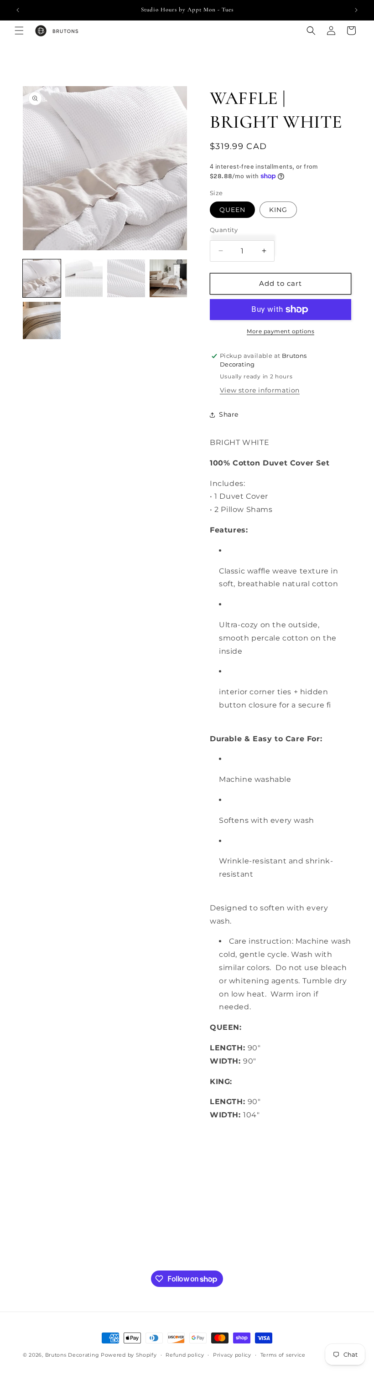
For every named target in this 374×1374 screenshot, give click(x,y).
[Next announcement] (356, 10)
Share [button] (229, 414)
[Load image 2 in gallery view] (84, 278)
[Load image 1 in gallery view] (42, 278)
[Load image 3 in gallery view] (126, 278)
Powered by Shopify (129, 1355)
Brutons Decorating (72, 1355)
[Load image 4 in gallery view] (168, 278)
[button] (19, 31)
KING (278, 210)
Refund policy (185, 1355)
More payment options (280, 331)
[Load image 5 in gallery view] (42, 321)
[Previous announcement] (18, 10)
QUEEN (232, 210)
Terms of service (283, 1355)
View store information (260, 390)
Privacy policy (232, 1355)
